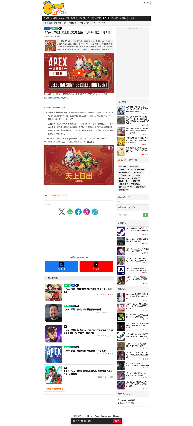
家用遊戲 (106, 18)
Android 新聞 (64, 18)
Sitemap (116, 416)
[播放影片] (78, 73)
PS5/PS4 (47, 28)
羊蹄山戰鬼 (135, 184)
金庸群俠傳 (123, 184)
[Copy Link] (94, 212)
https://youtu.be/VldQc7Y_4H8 (56, 97)
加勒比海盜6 (140, 187)
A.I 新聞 (131, 18)
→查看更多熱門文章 (54, 389)
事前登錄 (74, 18)
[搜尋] (145, 215)
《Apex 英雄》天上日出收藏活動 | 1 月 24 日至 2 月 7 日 (85, 23)
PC (60, 28)
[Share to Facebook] (78, 212)
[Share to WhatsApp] (70, 212)
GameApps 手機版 (127, 400)
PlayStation (139, 169)
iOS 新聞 (54, 18)
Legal (84, 416)
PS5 (73, 285)
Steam (122, 169)
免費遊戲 (122, 166)
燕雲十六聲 (123, 190)
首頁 (47, 18)
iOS (131, 175)
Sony (138, 175)
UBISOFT (136, 178)
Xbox (130, 169)
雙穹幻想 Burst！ (126, 187)
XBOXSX (54, 28)
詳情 (89, 421)
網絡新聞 (114, 18)
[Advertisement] (79, 236)
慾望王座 (136, 181)
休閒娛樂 (123, 18)
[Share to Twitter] (61, 212)
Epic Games (124, 178)
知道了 (117, 421)
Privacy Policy (94, 416)
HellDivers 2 (137, 172)
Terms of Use (106, 416)
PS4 (128, 181)
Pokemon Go (124, 172)
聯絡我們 (77, 416)
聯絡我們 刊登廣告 (127, 403)
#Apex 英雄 (55, 195)
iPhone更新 (134, 166)
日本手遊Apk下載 (94, 18)
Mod (121, 181)
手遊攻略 (82, 18)
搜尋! (147, 3)
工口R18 (122, 175)
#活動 (65, 195)
